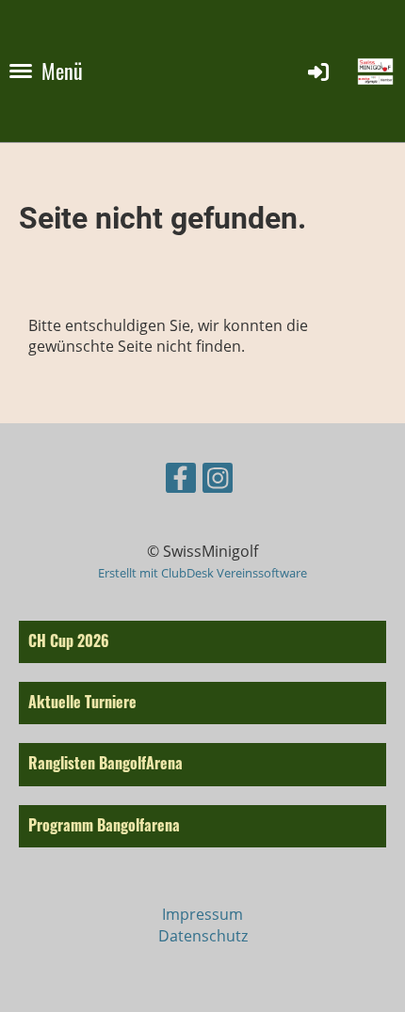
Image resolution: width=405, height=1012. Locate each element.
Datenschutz (203, 935)
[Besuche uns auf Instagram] (217, 481)
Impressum (202, 914)
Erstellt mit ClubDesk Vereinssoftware (202, 572)
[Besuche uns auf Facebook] (181, 481)
